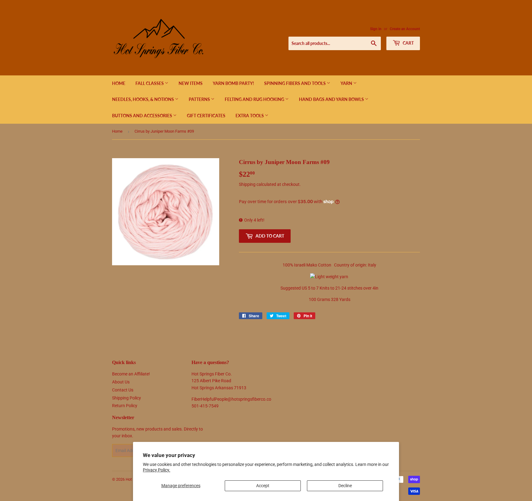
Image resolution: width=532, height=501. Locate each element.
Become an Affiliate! (131, 373)
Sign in (375, 29)
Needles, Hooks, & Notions (143, 99)
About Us (121, 381)
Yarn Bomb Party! (233, 83)
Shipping (247, 184)
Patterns (200, 99)
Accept (262, 485)
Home (118, 83)
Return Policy (124, 405)
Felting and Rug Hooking (255, 99)
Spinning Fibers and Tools (295, 83)
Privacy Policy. (156, 469)
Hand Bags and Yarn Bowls (332, 99)
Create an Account (405, 29)
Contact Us (122, 389)
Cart (408, 43)
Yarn (347, 83)
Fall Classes (150, 83)
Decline (345, 485)
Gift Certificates (206, 115)
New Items (191, 83)
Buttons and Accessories (142, 115)
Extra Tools (250, 115)
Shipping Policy (126, 397)
